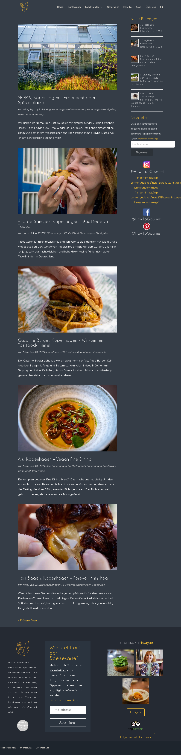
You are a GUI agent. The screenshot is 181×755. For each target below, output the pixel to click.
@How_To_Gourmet (147, 172)
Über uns (151, 7)
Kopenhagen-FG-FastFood (63, 233)
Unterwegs (113, 7)
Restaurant (24, 114)
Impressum (26, 747)
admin (26, 233)
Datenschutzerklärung (147, 138)
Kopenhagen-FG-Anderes (60, 584)
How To (128, 7)
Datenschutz (42, 747)
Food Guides (92, 7)
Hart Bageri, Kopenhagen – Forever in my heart (64, 578)
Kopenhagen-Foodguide (101, 109)
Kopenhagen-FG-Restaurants (69, 109)
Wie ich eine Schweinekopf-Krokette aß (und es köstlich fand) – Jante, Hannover (146, 99)
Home (60, 7)
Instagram (135, 712)
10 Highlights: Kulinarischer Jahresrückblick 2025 (151, 28)
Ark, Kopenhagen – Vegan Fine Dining (55, 459)
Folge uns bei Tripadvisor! (135, 737)
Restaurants (74, 7)
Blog (138, 7)
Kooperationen (8, 747)
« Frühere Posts (27, 620)
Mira (25, 109)
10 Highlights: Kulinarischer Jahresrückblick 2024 (151, 43)
